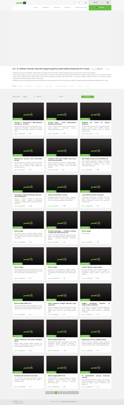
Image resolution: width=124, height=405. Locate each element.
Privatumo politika (80, 7)
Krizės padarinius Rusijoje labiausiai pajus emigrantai (62, 304)
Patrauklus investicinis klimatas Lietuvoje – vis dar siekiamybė (28, 195)
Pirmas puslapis (50, 392)
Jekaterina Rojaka (48, 86)
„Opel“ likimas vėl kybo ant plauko (93, 195)
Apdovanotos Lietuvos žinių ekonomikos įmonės (28, 159)
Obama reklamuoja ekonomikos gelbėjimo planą (28, 340)
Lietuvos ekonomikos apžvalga (61, 86)
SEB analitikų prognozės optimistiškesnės (95, 159)
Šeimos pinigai (18, 231)
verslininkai (72, 86)
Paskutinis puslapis (73, 392)
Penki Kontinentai (57, 401)
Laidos (35, 7)
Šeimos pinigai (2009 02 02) (56, 376)
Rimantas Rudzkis (39, 86)
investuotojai (79, 86)
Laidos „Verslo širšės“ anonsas (57, 195)
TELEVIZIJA (101, 7)
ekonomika (87, 86)
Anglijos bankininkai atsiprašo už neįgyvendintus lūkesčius (96, 304)
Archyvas (56, 7)
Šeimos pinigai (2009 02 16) (22, 303)
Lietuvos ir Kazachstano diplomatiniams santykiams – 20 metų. (28, 123)
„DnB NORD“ (20, 86)
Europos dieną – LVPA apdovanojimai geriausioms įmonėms (62, 123)
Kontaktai (67, 7)
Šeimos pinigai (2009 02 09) (56, 339)
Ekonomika (17, 119)
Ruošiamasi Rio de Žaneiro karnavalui (26, 376)
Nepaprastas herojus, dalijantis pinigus (94, 339)
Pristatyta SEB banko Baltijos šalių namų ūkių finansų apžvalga (62, 159)
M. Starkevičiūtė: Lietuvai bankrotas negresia (96, 376)
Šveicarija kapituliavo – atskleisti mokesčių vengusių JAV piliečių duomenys (62, 231)
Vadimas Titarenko (29, 86)
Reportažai (46, 7)
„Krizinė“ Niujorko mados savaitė (92, 267)
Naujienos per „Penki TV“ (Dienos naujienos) (96, 123)
